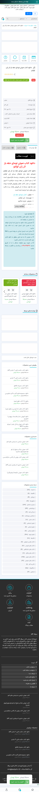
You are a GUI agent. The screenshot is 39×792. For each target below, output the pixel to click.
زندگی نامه (31, 512)
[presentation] (4, 291)
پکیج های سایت (30, 677)
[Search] (7, 19)
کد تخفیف (20, 148)
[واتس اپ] (22, 253)
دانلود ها (31, 26)
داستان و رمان (23, 6)
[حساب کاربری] (7, 790)
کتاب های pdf (15, 8)
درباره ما (32, 687)
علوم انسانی (31, 527)
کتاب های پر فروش (29, 542)
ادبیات (25, 26)
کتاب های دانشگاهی (29, 549)
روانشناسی (31, 508)
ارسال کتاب (7, 8)
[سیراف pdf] (20, 36)
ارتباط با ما (32, 674)
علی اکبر (6, 105)
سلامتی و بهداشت (29, 516)
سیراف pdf (21, 639)
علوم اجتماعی (30, 523)
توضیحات (31, 148)
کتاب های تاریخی (29, 546)
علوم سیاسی (31, 531)
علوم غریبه (31, 8)
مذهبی (32, 572)
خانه (35, 26)
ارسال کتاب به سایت (29, 680)
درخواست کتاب (19, 10)
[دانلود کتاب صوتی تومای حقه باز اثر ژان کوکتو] (19, 87)
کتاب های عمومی (29, 561)
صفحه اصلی (31, 6)
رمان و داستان (12, 114)
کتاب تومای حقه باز (19, 195)
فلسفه (32, 538)
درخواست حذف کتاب (29, 670)
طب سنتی (31, 520)
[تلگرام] (22, 260)
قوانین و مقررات (30, 684)
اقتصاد (32, 494)
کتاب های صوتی (14, 6)
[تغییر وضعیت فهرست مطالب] (31, 156)
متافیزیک (7, 6)
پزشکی (32, 497)
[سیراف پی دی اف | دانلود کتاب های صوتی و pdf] (9, 13)
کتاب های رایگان (24, 8)
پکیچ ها (32, 501)
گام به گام (31, 564)
